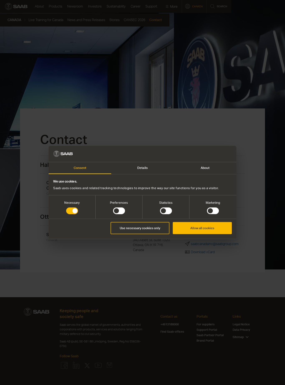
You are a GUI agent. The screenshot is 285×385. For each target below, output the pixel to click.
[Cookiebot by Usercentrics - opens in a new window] (213, 154)
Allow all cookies (202, 228)
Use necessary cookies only (140, 228)
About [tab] (205, 168)
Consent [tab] (80, 168)
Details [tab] (142, 168)
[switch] (119, 211)
